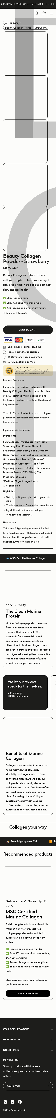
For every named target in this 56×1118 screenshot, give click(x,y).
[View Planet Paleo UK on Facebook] (19, 1102)
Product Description (14, 380)
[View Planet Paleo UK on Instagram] (5, 1102)
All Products (11, 22)
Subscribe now (27, 993)
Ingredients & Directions (16, 430)
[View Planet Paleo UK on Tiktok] (12, 1102)
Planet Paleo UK (18, 1110)
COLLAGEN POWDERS (16, 1029)
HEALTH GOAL (12, 1040)
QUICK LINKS (11, 1050)
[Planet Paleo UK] (17, 13)
